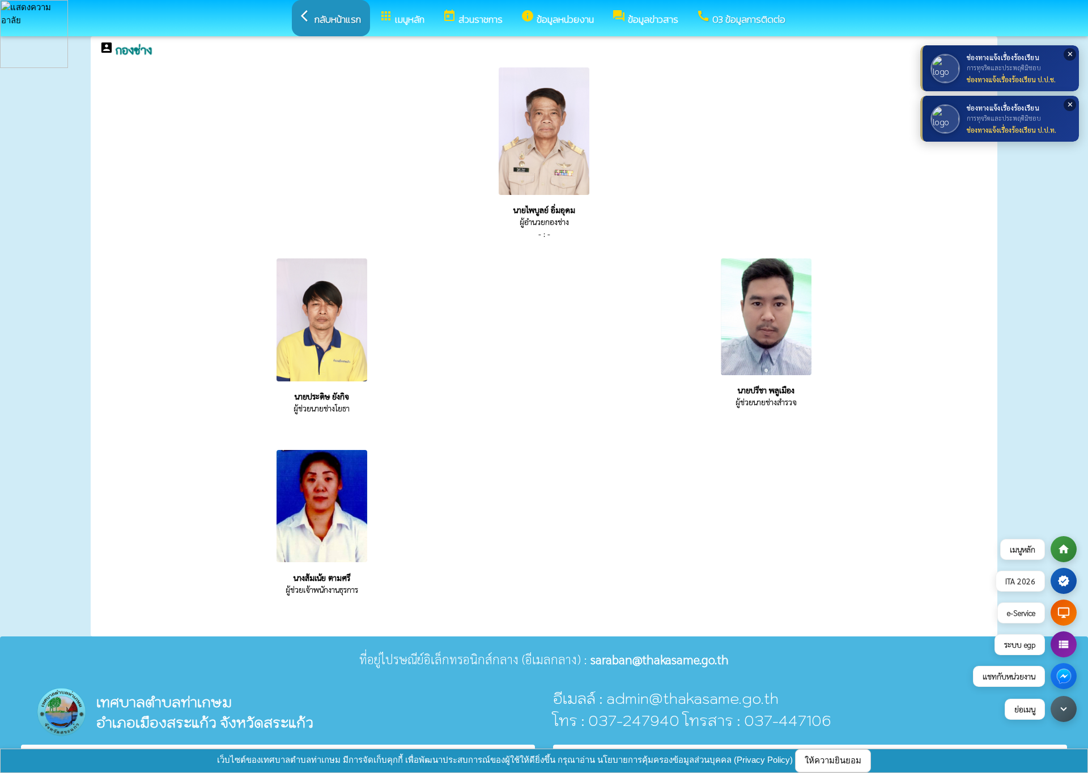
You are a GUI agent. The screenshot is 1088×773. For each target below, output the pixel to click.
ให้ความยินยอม (833, 760)
